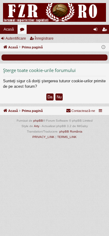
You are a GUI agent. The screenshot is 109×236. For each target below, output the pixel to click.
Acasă (9, 29)
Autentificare (15, 38)
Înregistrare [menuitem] (105, 30)
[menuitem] (80, 110)
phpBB (38, 120)
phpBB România (70, 131)
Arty (36, 126)
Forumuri (23, 30)
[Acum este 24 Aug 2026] (103, 47)
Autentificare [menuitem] (96, 30)
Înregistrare (44, 38)
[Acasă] (54, 12)
